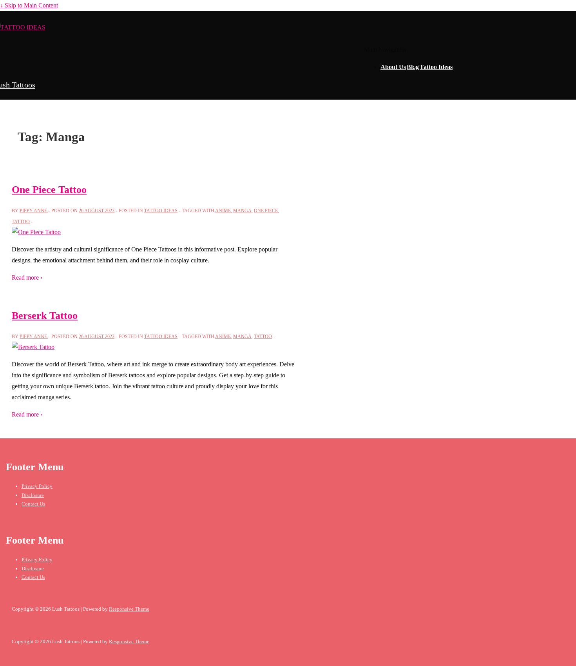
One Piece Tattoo (49, 189)
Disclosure (33, 495)
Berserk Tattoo (45, 315)
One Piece (266, 210)
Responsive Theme (129, 609)
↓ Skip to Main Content (29, 5)
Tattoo (21, 221)
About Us (393, 67)
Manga (242, 210)
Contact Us (33, 504)
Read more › (27, 277)
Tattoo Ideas (436, 67)
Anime (223, 210)
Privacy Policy (37, 486)
